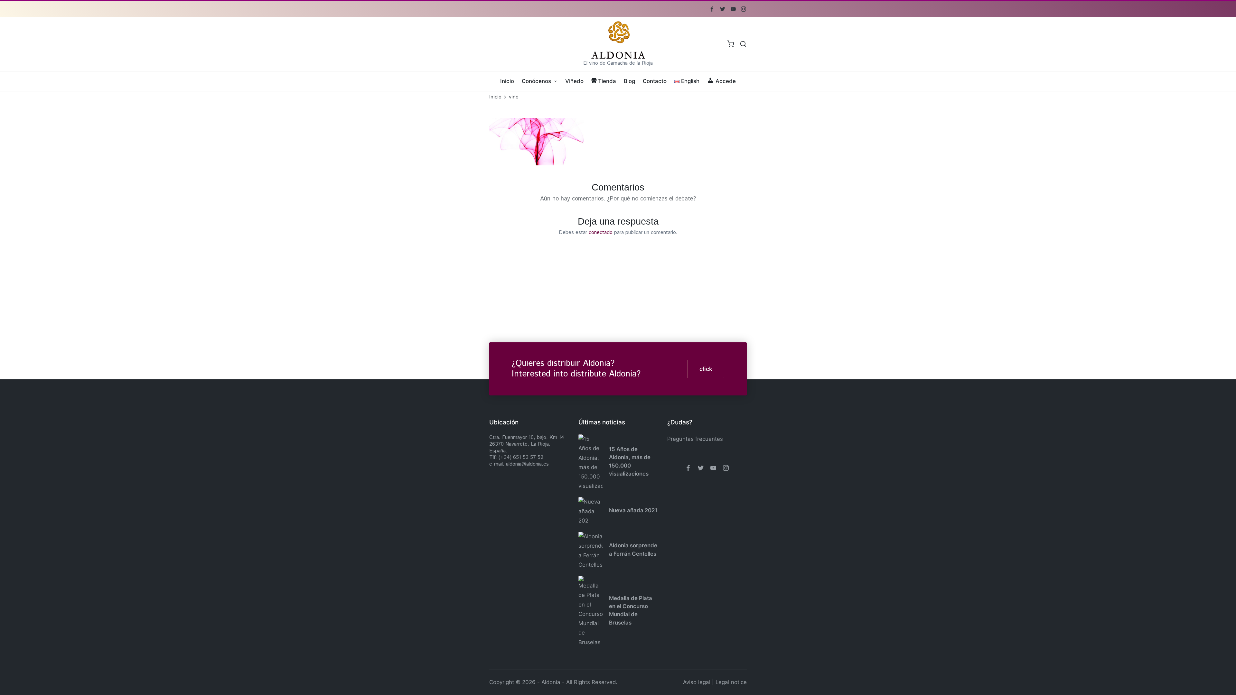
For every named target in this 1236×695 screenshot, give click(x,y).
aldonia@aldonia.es (527, 464)
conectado (601, 232)
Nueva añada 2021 (633, 510)
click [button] (705, 368)
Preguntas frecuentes (695, 439)
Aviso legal (696, 682)
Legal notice (731, 682)
